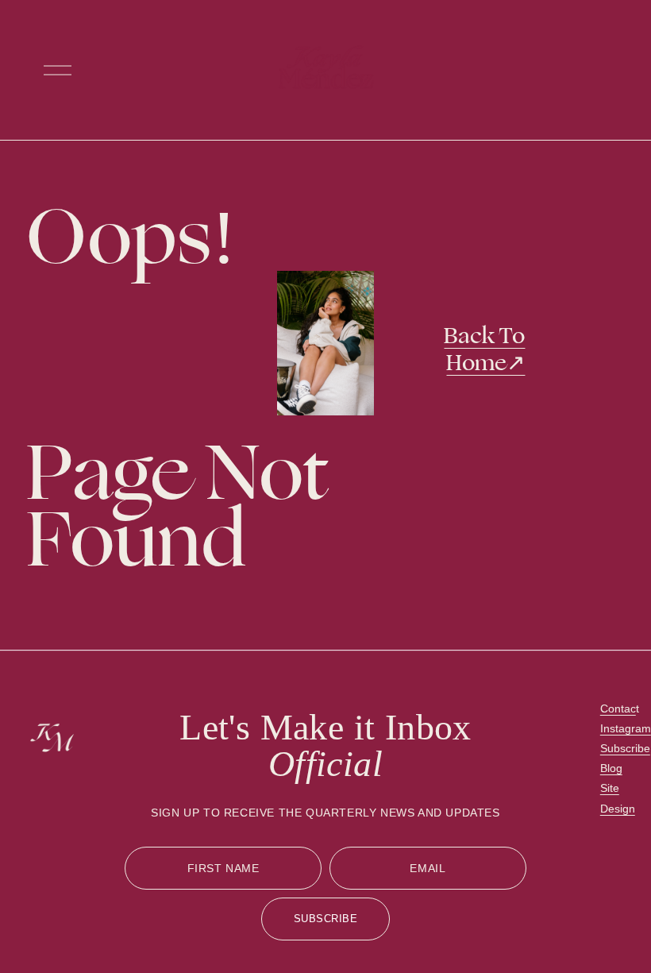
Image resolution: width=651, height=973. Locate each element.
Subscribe (625, 748)
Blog (611, 768)
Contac (618, 708)
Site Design (617, 798)
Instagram (625, 728)
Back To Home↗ (484, 349)
